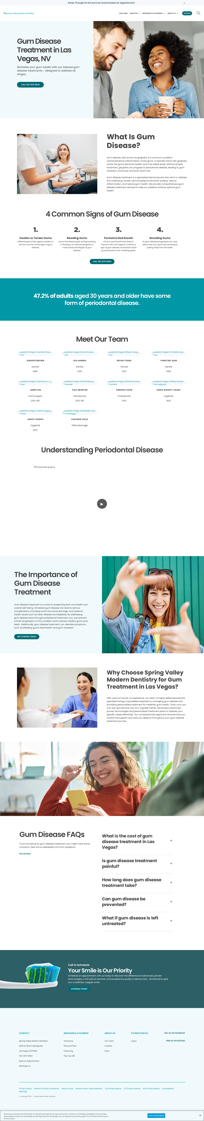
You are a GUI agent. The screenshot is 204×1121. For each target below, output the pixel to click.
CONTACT (24, 1033)
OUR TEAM (123, 13)
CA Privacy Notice (113, 1088)
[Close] (200, 1115)
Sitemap (23, 1091)
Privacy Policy (25, 1088)
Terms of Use (67, 1088)
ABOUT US (171, 13)
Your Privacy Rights (156, 1115)
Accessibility (168, 1088)
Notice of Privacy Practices (46, 1088)
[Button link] (198, 13)
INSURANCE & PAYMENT (76, 1033)
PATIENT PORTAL (139, 1033)
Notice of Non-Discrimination (89, 1088)
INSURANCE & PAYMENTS (152, 13)
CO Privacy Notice (132, 1088)
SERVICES (134, 13)
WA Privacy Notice (151, 1088)
